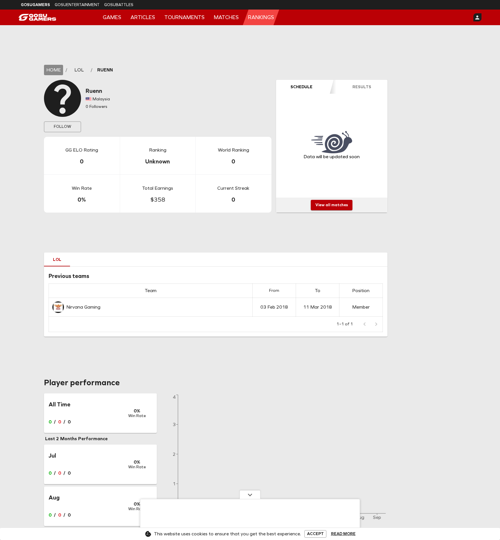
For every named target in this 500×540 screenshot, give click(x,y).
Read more (343, 534)
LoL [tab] (57, 259)
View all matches (331, 204)
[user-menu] (477, 17)
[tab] (301, 87)
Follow (62, 126)
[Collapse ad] (250, 494)
